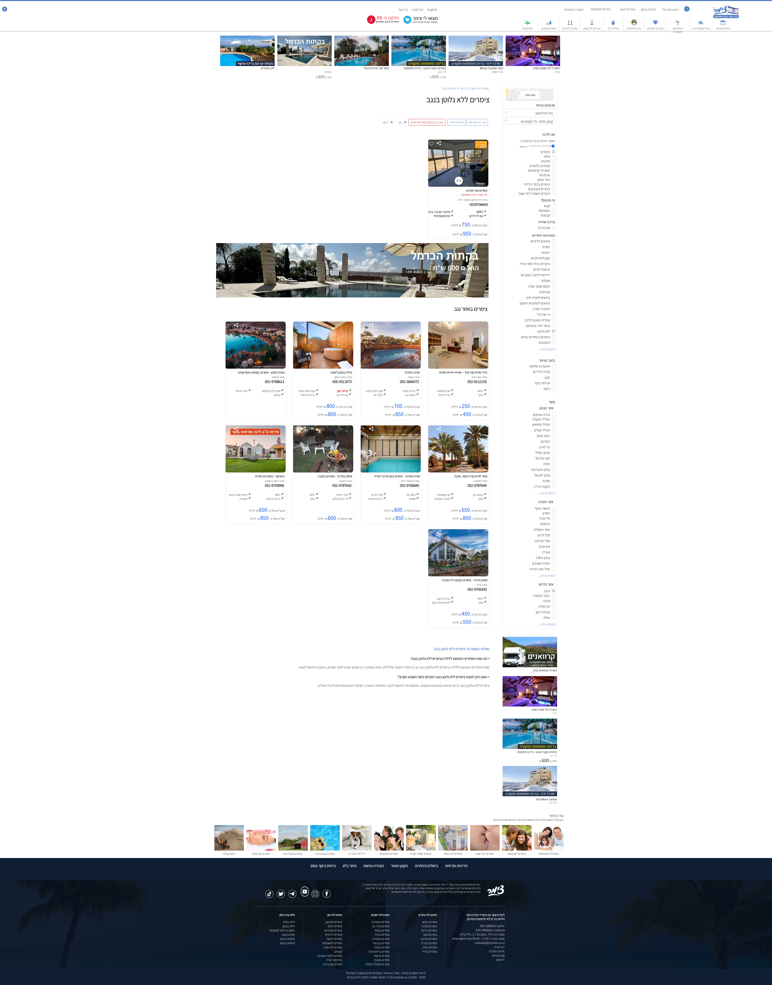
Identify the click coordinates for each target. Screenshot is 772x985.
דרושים (500, 960)
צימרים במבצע (333, 922)
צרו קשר (403, 9)
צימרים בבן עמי (381, 943)
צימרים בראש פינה (379, 951)
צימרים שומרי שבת (420, 854)
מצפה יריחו (463, 200)
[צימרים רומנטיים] (517, 849)
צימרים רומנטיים (517, 854)
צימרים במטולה (381, 939)
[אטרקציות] (528, 24)
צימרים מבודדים (293, 854)
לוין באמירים (268, 68)
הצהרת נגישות (373, 865)
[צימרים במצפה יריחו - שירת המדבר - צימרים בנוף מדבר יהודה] (390, 471)
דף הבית (499, 947)
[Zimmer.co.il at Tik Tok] (269, 892)
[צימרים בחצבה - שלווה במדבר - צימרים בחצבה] (323, 471)
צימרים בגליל (429, 951)
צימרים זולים (335, 926)
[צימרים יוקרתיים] (655, 24)
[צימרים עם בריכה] (701, 24)
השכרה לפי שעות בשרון (546, 68)
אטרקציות (527, 28)
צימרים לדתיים (570, 28)
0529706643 (479, 204)
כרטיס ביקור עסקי (323, 865)
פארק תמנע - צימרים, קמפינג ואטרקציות (261, 372)
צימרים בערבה (429, 939)
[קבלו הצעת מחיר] (418, 23)
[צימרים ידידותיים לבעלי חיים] (357, 849)
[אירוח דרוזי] (613, 24)
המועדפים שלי (670, 9)
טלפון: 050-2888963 (492, 926)
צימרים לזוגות (627, 9)
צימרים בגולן (430, 947)
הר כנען (554, 755)
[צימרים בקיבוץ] (549, 24)
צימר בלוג (349, 865)
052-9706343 (477, 589)
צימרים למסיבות (389, 854)
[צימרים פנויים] (723, 24)
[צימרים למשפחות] (549, 849)
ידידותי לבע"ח (357, 854)
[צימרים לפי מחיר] (453, 849)
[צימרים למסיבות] (389, 849)
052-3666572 (410, 381)
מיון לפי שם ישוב (477, 122)
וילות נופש (289, 922)
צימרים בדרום (468, 88)
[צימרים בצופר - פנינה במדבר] (390, 367)
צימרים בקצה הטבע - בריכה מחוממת (425, 68)
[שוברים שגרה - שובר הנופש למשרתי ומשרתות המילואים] (634, 24)
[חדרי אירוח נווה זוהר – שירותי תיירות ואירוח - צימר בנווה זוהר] (458, 367)
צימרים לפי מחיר (452, 854)
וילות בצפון (288, 926)
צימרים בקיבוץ (549, 28)
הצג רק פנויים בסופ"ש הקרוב (426, 122)
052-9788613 (275, 381)
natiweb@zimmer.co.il (490, 943)
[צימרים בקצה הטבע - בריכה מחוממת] (418, 38)
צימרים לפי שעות (592, 28)
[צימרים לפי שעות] (592, 24)
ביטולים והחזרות (426, 865)
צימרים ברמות (382, 956)
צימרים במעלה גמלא (378, 964)
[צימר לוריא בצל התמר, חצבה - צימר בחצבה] (458, 471)
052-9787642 (342, 485)
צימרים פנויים (723, 28)
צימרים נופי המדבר (476, 190)
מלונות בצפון (287, 943)
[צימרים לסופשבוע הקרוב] (380, 23)
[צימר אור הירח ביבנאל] (361, 38)
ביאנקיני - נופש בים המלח (270, 476)
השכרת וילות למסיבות (282, 930)
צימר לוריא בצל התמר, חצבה (470, 476)
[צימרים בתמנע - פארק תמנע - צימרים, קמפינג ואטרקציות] (255, 367)
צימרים (485, 88)
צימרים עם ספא (261, 854)
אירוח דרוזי (613, 28)
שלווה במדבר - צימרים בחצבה (335, 476)
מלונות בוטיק (287, 939)
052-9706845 (410, 485)
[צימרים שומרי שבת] (421, 849)
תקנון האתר (399, 865)
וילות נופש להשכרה (678, 30)
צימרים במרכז (429, 926)
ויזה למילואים (634, 28)
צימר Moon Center (491, 68)
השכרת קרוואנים (573, 9)
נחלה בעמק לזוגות (341, 372)
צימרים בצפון (648, 9)
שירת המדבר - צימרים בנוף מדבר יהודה (397, 476)
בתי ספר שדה (334, 960)
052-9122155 (477, 381)
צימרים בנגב (449, 88)
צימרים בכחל (382, 934)
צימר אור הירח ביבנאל (376, 68)
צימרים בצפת (382, 947)
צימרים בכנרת (429, 943)
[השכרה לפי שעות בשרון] (533, 38)
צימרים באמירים (381, 922)
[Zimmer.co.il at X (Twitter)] (281, 892)
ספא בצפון (288, 934)
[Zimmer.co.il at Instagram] (315, 892)
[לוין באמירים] (247, 38)
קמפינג (338, 951)
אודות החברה (497, 951)
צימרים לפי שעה (484, 854)
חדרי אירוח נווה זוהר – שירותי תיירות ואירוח (463, 372)
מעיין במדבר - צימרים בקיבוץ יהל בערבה (464, 580)
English (432, 9)
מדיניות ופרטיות (456, 865)
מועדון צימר (498, 955)
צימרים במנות (382, 960)
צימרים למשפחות (600, 9)
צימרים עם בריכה (701, 28)
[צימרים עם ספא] (261, 849)
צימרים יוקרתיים (655, 28)
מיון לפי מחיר (456, 122)
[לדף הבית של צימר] (726, 17)
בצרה (554, 713)
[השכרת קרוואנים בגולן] (530, 666)
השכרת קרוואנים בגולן (545, 670)
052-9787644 (477, 485)
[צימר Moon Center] (476, 38)
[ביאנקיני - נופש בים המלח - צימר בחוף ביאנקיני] (255, 471)
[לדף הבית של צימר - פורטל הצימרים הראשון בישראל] (496, 895)
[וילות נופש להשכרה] (678, 24)
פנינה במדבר (412, 372)
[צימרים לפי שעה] (485, 849)
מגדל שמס (552, 802)
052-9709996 (275, 485)
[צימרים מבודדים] (293, 849)
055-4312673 (342, 381)
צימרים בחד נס (381, 926)
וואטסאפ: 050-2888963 (490, 930)
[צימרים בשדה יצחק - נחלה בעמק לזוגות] (323, 367)
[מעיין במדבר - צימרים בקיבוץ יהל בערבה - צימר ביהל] (458, 575)
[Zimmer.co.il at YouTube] (304, 888)
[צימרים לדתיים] (570, 24)
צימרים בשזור (382, 930)
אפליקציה (417, 9)
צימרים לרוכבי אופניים (329, 956)
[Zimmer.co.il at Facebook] (327, 892)
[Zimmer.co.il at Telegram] (292, 892)
